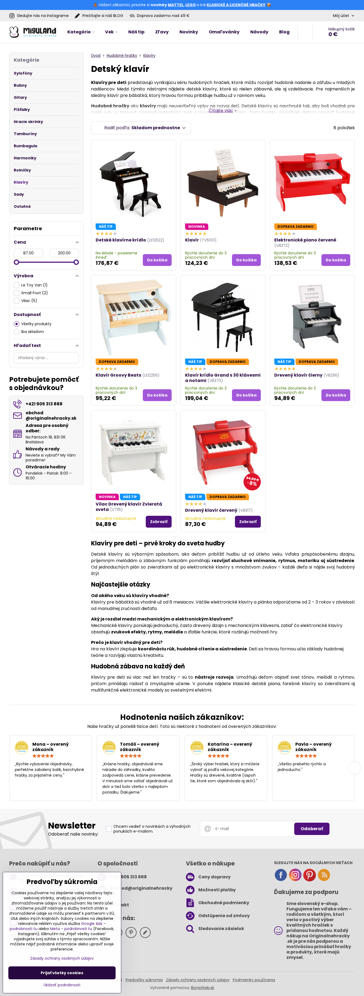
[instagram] (295, 880)
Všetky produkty (36, 324)
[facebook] (280, 880)
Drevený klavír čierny (298, 375)
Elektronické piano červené (305, 240)
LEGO (190, 5)
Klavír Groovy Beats (118, 375)
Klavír (192, 240)
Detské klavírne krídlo (121, 240)
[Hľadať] (304, 32)
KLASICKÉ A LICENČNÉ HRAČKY (236, 5)
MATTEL (175, 5)
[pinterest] (309, 880)
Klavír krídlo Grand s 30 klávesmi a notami (223, 378)
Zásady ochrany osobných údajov (198, 980)
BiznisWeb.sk (202, 987)
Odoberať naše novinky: (73, 834)
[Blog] (324, 880)
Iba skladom (32, 331)
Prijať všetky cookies (62, 973)
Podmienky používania (254, 980)
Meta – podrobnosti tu (71, 928)
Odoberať (312, 829)
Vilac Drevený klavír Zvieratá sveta (129, 507)
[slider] (16, 262)
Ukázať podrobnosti (62, 985)
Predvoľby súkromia (144, 980)
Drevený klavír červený (211, 510)
